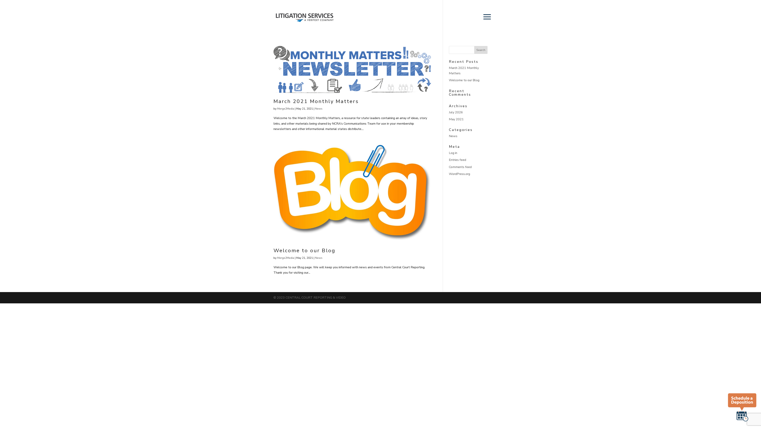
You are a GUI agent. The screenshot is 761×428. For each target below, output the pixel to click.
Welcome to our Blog (304, 250)
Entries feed (457, 160)
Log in (453, 153)
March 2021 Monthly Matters (316, 101)
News (318, 109)
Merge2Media (285, 109)
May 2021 (456, 119)
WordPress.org (459, 174)
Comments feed (460, 167)
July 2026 (456, 112)
